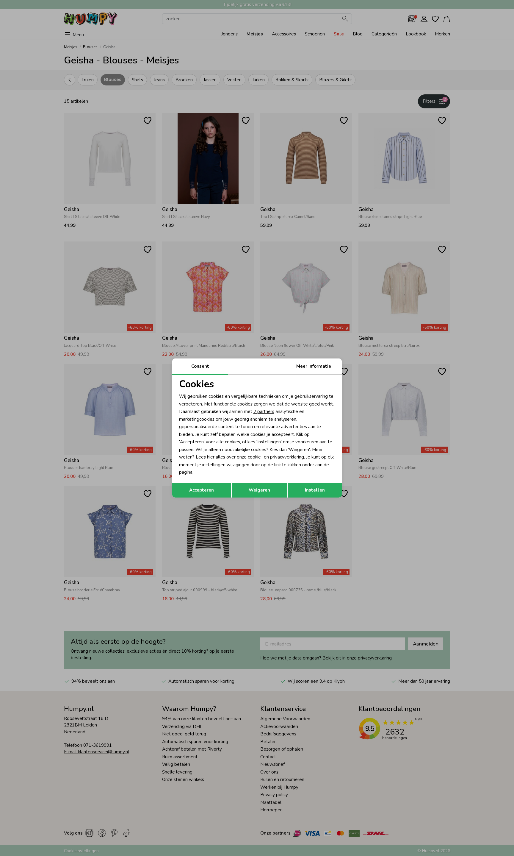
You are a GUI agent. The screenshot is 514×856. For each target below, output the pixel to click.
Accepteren (201, 490)
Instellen (315, 490)
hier (210, 457)
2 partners (263, 411)
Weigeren (259, 490)
